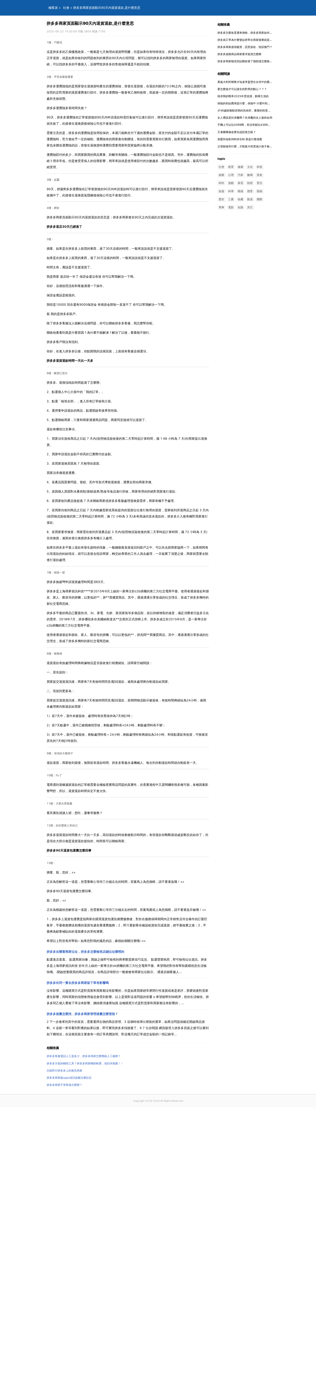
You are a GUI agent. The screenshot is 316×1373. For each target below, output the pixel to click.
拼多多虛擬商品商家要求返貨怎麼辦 (239, 54)
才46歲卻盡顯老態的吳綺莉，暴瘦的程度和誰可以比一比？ (253, 110)
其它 (250, 207)
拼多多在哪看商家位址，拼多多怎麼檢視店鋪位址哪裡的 (85, 951)
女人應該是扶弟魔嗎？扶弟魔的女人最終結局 (244, 117)
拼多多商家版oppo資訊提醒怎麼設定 (69, 1077)
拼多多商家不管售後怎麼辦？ (64, 1085)
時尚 (221, 183)
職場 (240, 191)
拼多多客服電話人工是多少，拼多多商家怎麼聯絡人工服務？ (84, 1056)
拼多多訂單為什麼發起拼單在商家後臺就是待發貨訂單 (250, 40)
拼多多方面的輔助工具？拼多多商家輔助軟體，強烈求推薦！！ (85, 1063)
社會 (66, 8)
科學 (231, 191)
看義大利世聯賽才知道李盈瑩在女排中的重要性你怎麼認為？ (254, 82)
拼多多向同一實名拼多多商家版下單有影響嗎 (78, 983)
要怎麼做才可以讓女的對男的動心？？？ (242, 89)
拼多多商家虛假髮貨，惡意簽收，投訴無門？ (244, 47)
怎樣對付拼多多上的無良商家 (64, 1070)
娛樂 (221, 175)
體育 (250, 191)
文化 (250, 167)
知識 (240, 207)
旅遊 (221, 191)
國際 (259, 199)
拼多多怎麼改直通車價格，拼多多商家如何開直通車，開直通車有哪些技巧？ (264, 32)
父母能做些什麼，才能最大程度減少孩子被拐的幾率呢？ (251, 146)
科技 (259, 167)
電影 (231, 207)
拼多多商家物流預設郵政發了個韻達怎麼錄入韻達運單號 (251, 61)
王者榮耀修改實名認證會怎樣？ (236, 132)
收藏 (240, 199)
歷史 (221, 199)
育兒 (259, 183)
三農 (231, 199)
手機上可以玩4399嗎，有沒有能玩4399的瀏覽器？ (249, 124)
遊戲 (231, 183)
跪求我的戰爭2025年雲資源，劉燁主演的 (243, 96)
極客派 (53, 8)
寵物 (259, 191)
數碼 (250, 175)
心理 (231, 175)
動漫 (250, 199)
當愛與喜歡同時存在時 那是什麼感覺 (239, 139)
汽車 (240, 175)
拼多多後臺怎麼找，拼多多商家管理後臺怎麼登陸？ (82, 1014)
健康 (240, 167)
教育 (231, 167)
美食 (259, 175)
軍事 (221, 207)
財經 (250, 183)
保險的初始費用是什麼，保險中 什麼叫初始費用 (246, 103)
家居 (240, 183)
